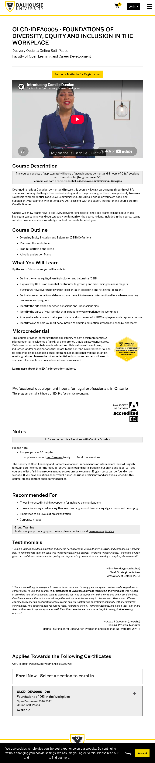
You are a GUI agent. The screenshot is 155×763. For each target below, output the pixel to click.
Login (132, 6)
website (17, 475)
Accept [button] (142, 753)
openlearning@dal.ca (54, 478)
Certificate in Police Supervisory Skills (35, 663)
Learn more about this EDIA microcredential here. (44, 368)
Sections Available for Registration (77, 74)
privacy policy (39, 757)
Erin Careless (54, 457)
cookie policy (14, 757)
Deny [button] (128, 753)
